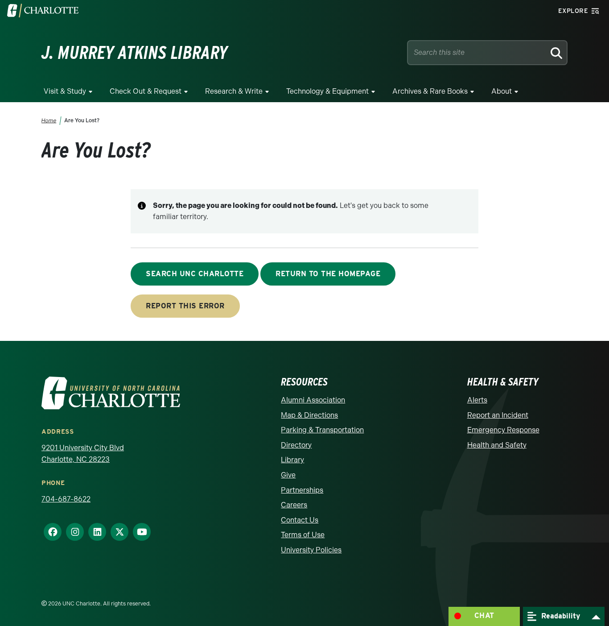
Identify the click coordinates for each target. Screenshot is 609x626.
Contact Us (299, 520)
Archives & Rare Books (430, 91)
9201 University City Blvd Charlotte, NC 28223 (82, 454)
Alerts (477, 400)
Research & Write (234, 91)
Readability (559, 615)
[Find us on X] (116, 532)
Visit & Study (65, 91)
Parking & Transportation (322, 430)
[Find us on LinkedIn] (93, 532)
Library (292, 460)
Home (49, 120)
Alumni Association (313, 400)
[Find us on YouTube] (138, 532)
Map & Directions (309, 415)
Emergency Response (503, 430)
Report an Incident (497, 415)
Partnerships (302, 490)
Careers (294, 505)
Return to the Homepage (328, 273)
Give (288, 475)
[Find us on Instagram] (71, 532)
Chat (484, 615)
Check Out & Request (145, 91)
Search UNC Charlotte (194, 273)
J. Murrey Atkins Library (134, 52)
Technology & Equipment (327, 91)
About (501, 91)
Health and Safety (497, 445)
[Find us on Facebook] (49, 532)
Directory (296, 445)
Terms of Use (303, 535)
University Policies (311, 550)
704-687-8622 (66, 499)
